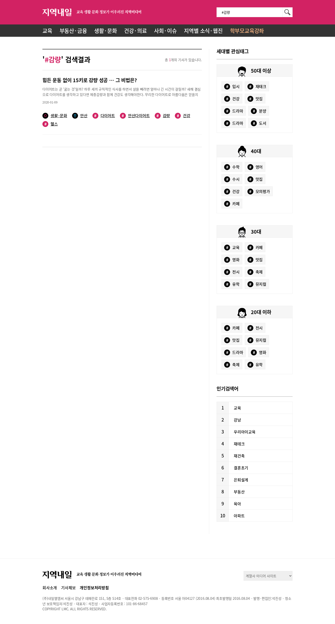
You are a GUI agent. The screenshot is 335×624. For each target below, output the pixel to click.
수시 (233, 179)
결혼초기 (241, 468)
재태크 (257, 86)
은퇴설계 (241, 480)
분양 (259, 111)
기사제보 (68, 587)
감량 (163, 115)
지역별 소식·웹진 (203, 30)
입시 (233, 86)
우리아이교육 (245, 432)
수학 (233, 167)
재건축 (239, 456)
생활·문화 (105, 30)
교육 (47, 30)
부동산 (239, 492)
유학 (233, 284)
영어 (256, 167)
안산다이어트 (136, 115)
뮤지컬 (257, 284)
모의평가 (259, 191)
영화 (233, 259)
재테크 (239, 444)
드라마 (234, 111)
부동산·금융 (73, 30)
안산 (84, 115)
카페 (233, 203)
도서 (259, 123)
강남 (237, 420)
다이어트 (104, 115)
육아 (237, 504)
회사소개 (49, 587)
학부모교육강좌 (247, 30)
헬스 (51, 124)
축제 (256, 272)
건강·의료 (135, 30)
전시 (233, 272)
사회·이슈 (165, 30)
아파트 (239, 516)
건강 (183, 115)
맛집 (256, 99)
